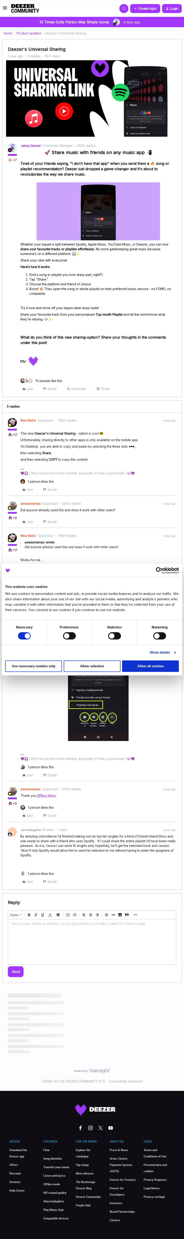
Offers (13, 1165)
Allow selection (92, 666)
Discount (15, 1173)
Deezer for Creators (123, 1180)
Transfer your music (56, 1167)
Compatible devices (56, 1218)
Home (8, 33)
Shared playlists (53, 1201)
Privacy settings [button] (154, 1197)
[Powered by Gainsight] (92, 1072)
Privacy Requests (155, 1180)
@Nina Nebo (46, 795)
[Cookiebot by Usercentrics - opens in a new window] (159, 570)
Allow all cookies (150, 666)
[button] (5, 9)
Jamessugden (30, 830)
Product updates (29, 33)
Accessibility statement (125, 1081)
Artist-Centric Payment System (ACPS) (121, 1164)
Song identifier (52, 1158)
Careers (115, 1220)
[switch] (69, 636)
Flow (46, 1150)
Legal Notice (152, 1188)
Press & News (119, 1150)
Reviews (15, 1182)
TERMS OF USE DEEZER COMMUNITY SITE (73, 1081)
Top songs (82, 1165)
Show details (160, 652)
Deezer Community (88, 1197)
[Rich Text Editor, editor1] (92, 941)
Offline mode (51, 1184)
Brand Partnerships (122, 1212)
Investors (116, 1203)
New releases (85, 1173)
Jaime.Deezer (30, 145)
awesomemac (30, 503)
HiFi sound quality (54, 1193)
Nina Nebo (28, 420)
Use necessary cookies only (33, 666)
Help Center (17, 1190)
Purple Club (83, 1205)
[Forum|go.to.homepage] (25, 8)
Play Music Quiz (53, 1210)
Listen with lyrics (54, 1176)
